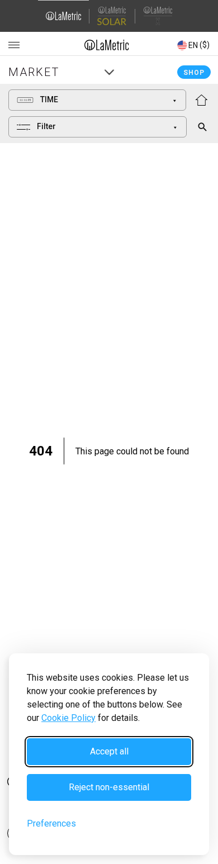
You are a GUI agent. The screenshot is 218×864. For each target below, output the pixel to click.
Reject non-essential (109, 787)
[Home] (107, 44)
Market (33, 72)
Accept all (109, 751)
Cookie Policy (68, 718)
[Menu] (14, 45)
